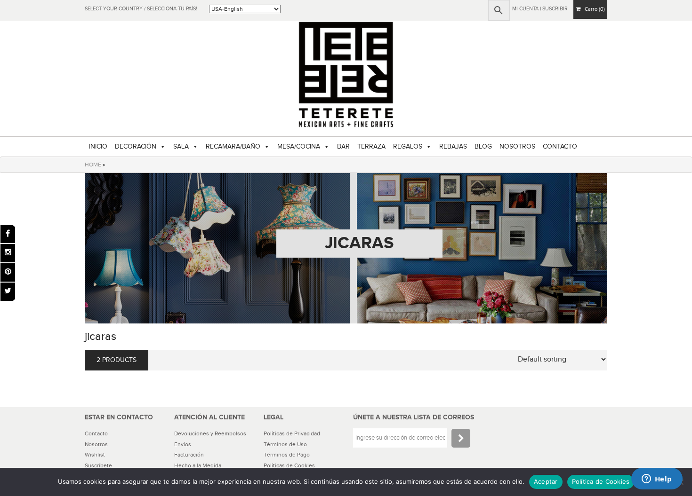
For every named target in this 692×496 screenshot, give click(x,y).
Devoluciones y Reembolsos (210, 433)
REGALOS (407, 146)
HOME (93, 164)
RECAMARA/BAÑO (233, 146)
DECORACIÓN (135, 146)
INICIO (98, 146)
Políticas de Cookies (289, 465)
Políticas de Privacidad (292, 433)
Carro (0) (592, 9)
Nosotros (96, 444)
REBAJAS (453, 146)
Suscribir (555, 9)
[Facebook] (8, 234)
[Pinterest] (8, 272)
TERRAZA (371, 146)
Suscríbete (98, 465)
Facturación (189, 454)
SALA (181, 146)
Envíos (182, 444)
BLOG (483, 146)
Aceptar (546, 481)
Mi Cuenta (525, 9)
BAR (343, 146)
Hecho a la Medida (197, 465)
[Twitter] (8, 291)
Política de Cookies (601, 481)
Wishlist (95, 454)
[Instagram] (8, 253)
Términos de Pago (287, 454)
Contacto (96, 433)
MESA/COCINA (298, 146)
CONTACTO (560, 146)
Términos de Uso (285, 444)
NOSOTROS (517, 146)
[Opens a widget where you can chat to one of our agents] (657, 479)
